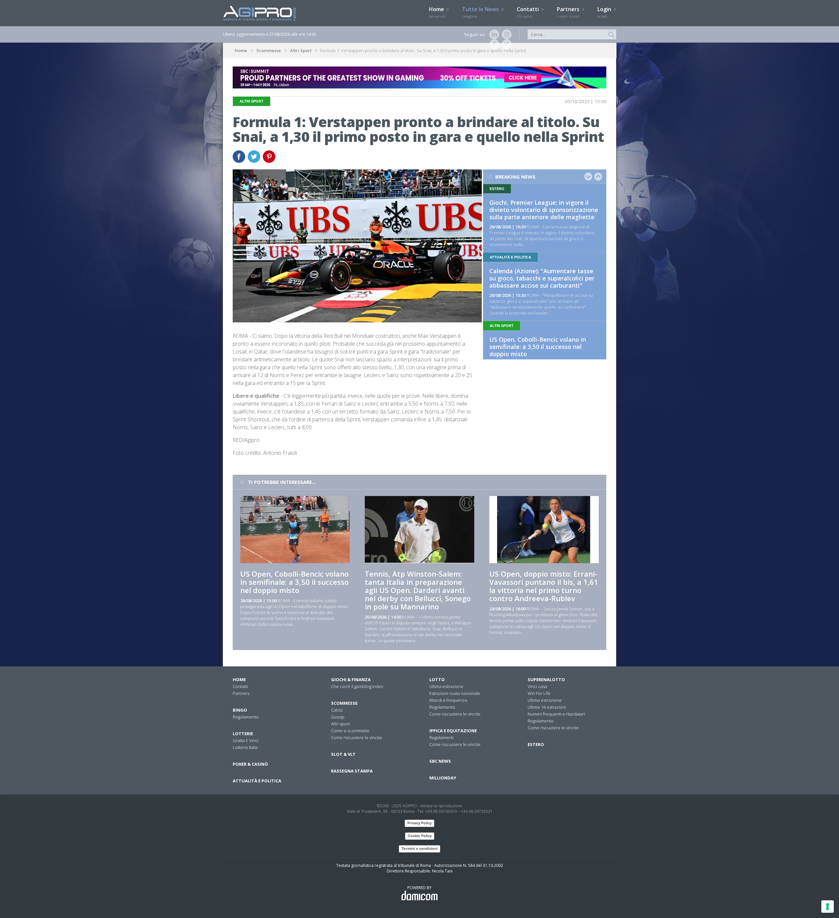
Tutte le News (481, 12)
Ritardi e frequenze (448, 700)
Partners (569, 12)
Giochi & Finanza (351, 679)
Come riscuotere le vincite (356, 737)
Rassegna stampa (352, 771)
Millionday (442, 778)
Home (437, 12)
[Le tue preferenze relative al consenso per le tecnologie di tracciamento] (827, 906)
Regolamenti (441, 737)
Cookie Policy (420, 835)
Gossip (337, 717)
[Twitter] (505, 44)
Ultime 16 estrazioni (547, 707)
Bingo (240, 710)
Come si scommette (350, 731)
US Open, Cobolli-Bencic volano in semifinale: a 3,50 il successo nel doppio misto (537, 346)
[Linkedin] (493, 34)
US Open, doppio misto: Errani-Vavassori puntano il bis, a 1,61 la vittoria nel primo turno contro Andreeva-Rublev (543, 586)
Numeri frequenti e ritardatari (556, 714)
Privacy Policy (419, 823)
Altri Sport (301, 50)
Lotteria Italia (245, 747)
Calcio (337, 710)
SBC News (440, 761)
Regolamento (246, 717)
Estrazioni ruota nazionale (454, 693)
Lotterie (243, 733)
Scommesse (268, 50)
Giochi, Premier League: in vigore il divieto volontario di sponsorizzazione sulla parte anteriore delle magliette (543, 210)
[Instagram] (505, 34)
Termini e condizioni (419, 848)
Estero (536, 744)
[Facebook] (493, 44)
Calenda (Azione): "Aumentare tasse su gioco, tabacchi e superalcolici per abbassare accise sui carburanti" (542, 278)
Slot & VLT (343, 754)
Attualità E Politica (257, 781)
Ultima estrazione (446, 686)
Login (605, 12)
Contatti (528, 12)
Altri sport (340, 724)
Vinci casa (537, 686)
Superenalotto (546, 679)
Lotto (437, 679)
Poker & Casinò (250, 764)
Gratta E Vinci (246, 740)
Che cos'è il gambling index (357, 686)
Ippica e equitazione (453, 731)
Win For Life (539, 693)
